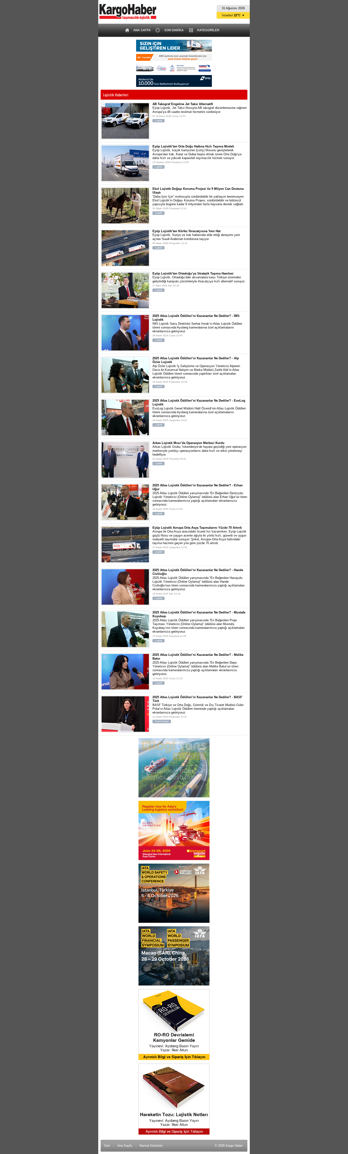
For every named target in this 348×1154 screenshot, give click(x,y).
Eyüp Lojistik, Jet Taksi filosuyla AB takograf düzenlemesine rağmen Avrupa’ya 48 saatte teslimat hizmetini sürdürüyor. (199, 112)
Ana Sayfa (124, 1145)
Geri (107, 1145)
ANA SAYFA (142, 30)
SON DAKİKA (173, 30)
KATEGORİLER (208, 30)
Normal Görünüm (151, 1145)
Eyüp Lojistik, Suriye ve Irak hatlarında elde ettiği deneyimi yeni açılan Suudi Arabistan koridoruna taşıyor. (196, 239)
